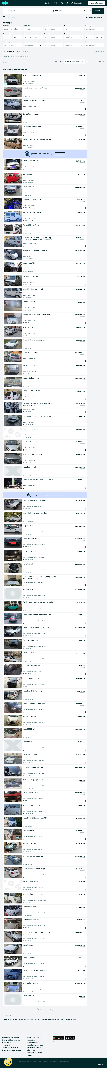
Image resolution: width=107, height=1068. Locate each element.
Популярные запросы (33, 1047)
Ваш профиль (78, 3)
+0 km (83, 11)
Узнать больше (65, 1061)
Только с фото (10, 17)
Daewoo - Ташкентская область (36, 60)
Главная (5, 60)
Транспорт (10, 60)
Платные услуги (7, 1042)
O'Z (54, 3)
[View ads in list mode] (87, 61)
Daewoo (26, 60)
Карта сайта (30, 1040)
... (47, 1010)
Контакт (29, 1055)
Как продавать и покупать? (35, 1052)
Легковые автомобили (18, 60)
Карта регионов (32, 1042)
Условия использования (10, 1047)
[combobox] (28, 11)
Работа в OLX (30, 1050)
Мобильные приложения (10, 1037)
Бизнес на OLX (6, 1045)
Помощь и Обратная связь (11, 1040)
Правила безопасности (34, 1037)
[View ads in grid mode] (91, 61)
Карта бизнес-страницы (34, 1045)
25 (50, 1010)
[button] (67, 3)
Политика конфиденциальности (13, 1050)
